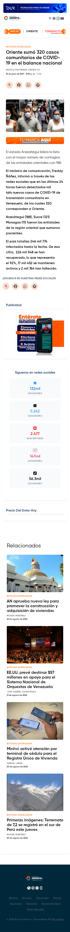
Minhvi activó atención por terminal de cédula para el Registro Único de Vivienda (32, 753)
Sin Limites (58, 919)
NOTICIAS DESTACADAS (18, 47)
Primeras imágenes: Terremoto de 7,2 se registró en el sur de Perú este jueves (35, 825)
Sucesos (27, 898)
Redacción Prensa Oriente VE (23, 70)
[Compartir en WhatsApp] (28, 85)
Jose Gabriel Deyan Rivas (21, 692)
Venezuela (42, 898)
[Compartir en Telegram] (37, 85)
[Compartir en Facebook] (18, 85)
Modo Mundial (35, 909)
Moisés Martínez (16, 616)
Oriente (32, 31)
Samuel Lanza (14, 763)
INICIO (14, 31)
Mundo (57, 898)
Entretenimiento (51, 904)
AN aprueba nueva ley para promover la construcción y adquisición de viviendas (33, 606)
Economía (16, 904)
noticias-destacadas (19, 596)
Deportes (31, 904)
